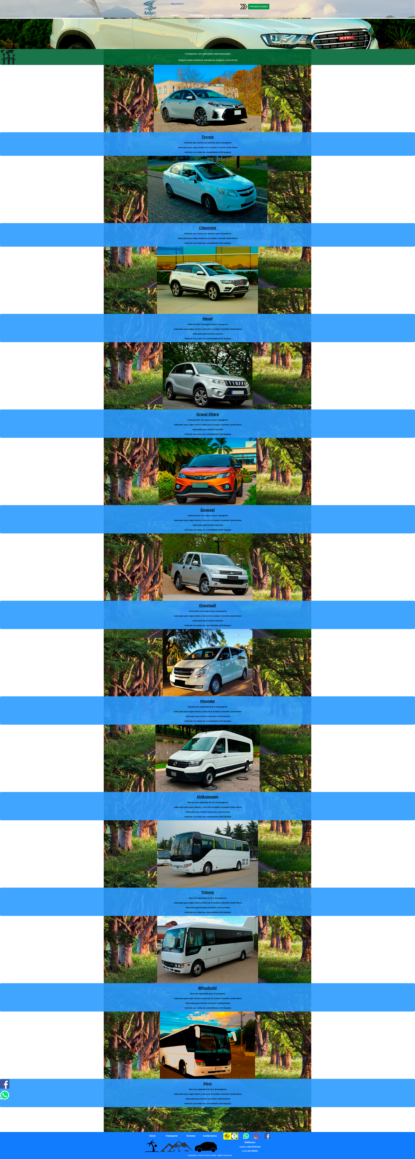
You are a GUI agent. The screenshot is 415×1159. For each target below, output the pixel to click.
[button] (259, 6)
